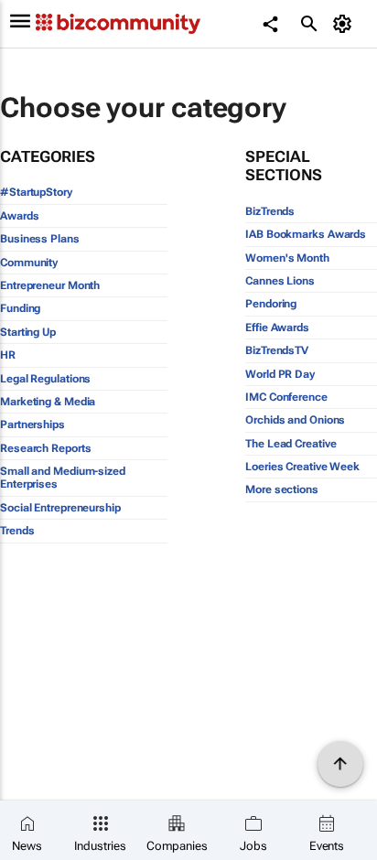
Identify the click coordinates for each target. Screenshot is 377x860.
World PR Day (280, 374)
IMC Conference (286, 397)
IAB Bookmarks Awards (305, 234)
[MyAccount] (345, 24)
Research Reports (45, 448)
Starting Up (28, 332)
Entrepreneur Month (50, 285)
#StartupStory (36, 192)
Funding (20, 308)
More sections (281, 489)
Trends (17, 530)
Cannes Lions (280, 280)
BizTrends (270, 211)
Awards (19, 216)
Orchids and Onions (295, 420)
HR (8, 355)
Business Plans (40, 238)
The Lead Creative (290, 443)
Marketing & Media (47, 401)
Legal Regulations (45, 378)
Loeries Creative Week (302, 466)
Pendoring (270, 303)
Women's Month (287, 258)
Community (29, 262)
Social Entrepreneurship (60, 507)
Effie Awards (277, 327)
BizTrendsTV (276, 350)
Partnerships (32, 424)
